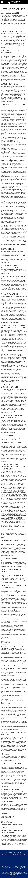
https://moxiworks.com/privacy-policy (9, 760)
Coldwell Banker (11, 852)
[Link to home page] (14, 2)
